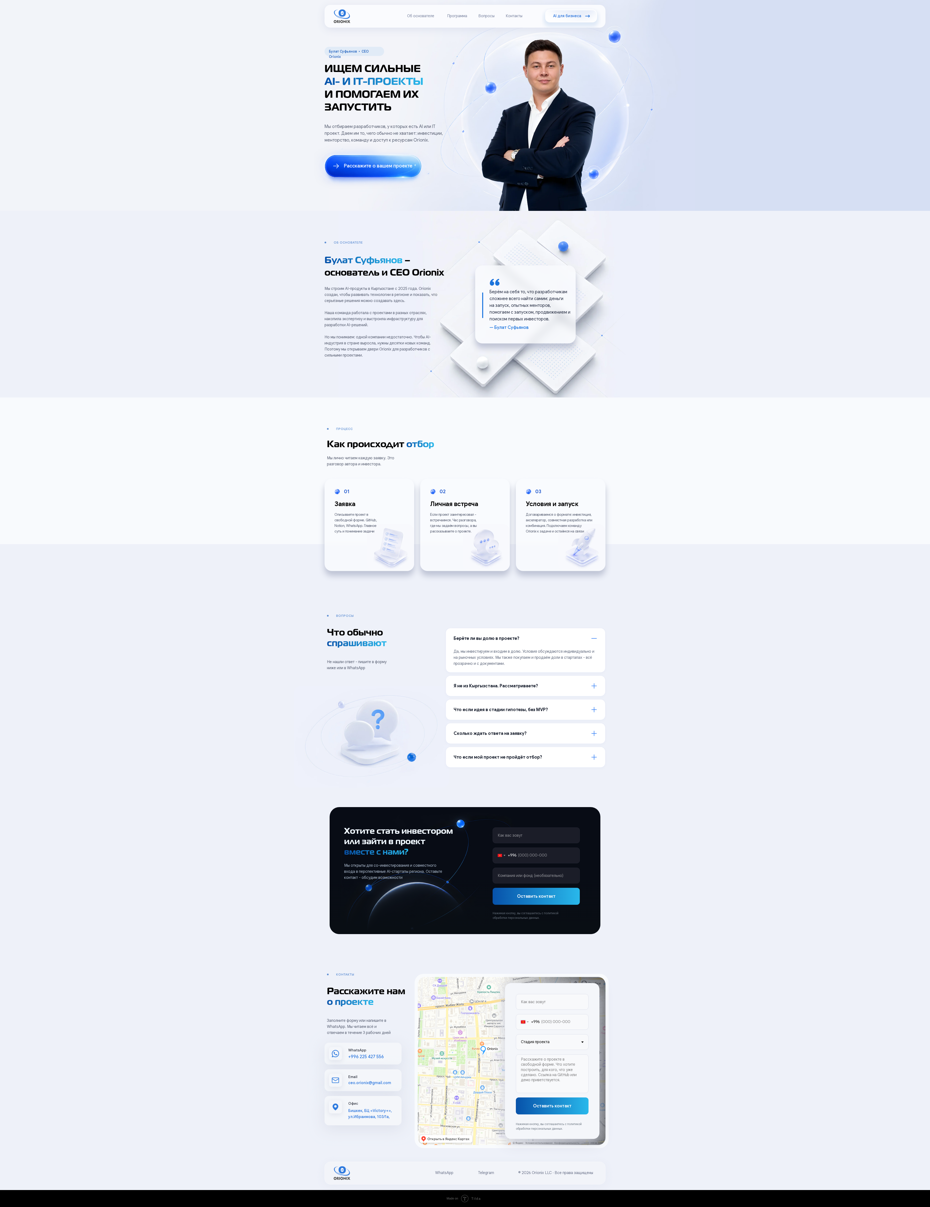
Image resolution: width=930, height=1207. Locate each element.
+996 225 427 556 (366, 1056)
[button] (373, 166)
